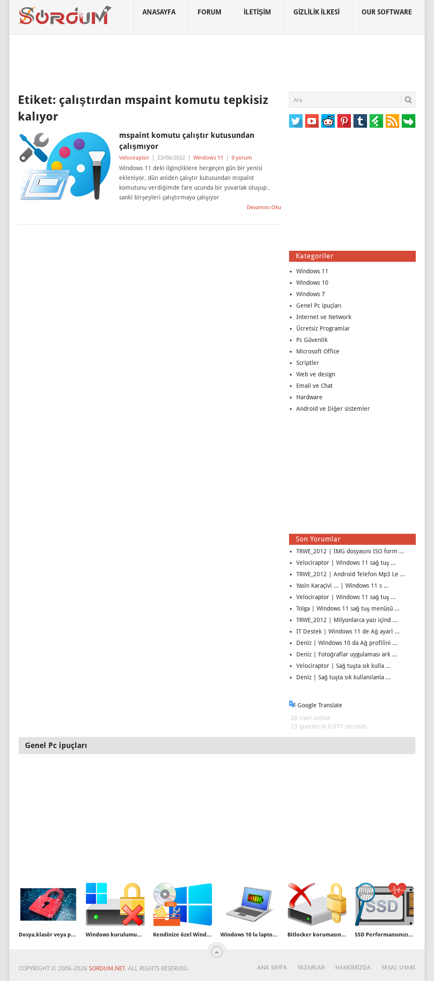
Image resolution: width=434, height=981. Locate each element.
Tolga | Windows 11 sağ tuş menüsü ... (348, 608)
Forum (210, 12)
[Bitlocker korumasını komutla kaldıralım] (317, 904)
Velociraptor (134, 157)
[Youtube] (312, 121)
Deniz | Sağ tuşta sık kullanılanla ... (343, 677)
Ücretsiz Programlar (323, 328)
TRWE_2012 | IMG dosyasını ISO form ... (350, 551)
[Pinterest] (344, 121)
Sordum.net (107, 968)
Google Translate (319, 705)
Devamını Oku (264, 207)
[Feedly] (376, 121)
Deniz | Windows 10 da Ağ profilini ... (347, 642)
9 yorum (241, 157)
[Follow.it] (408, 121)
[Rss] (392, 121)
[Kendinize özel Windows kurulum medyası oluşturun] (182, 904)
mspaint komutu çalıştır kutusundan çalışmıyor (186, 140)
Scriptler (307, 362)
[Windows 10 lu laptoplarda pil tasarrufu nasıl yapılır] (250, 904)
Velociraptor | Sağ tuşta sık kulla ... (343, 665)
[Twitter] (296, 121)
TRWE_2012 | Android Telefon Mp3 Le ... (350, 574)
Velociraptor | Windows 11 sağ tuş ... (346, 562)
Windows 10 (312, 282)
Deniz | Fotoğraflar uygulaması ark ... (346, 654)
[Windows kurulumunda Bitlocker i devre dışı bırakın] (115, 904)
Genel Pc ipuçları (319, 305)
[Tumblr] (360, 121)
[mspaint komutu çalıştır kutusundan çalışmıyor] (64, 166)
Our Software (387, 12)
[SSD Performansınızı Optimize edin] (384, 904)
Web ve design (315, 374)
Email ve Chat (314, 385)
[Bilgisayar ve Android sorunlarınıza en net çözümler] (65, 15)
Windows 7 (310, 294)
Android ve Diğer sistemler (333, 408)
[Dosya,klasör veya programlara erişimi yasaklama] (48, 904)
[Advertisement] (217, 63)
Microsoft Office (317, 351)
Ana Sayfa (272, 967)
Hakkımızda (353, 967)
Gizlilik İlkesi (316, 12)
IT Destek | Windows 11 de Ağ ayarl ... (348, 631)
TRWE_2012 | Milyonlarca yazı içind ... (347, 620)
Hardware (309, 397)
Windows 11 (208, 157)
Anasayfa (158, 12)
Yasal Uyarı (398, 967)
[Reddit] (328, 121)
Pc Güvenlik (312, 339)
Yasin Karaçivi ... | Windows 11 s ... (342, 585)
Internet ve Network (323, 317)
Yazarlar (311, 967)
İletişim (257, 12)
